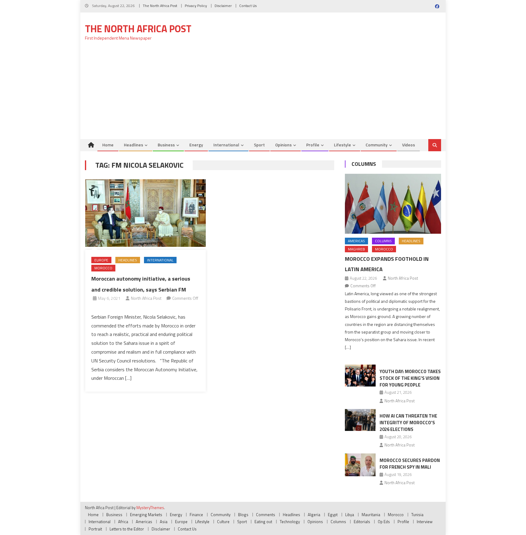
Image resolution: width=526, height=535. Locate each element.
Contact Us (248, 6)
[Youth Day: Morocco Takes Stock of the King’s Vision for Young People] (360, 375)
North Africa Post (146, 298)
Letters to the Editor (127, 529)
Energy (196, 145)
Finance (196, 515)
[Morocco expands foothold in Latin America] (393, 204)
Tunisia (417, 515)
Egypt (333, 515)
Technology (290, 522)
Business (166, 145)
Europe (101, 260)
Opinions (283, 145)
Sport (259, 145)
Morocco (103, 268)
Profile (312, 145)
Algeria (314, 515)
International (226, 145)
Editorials (362, 522)
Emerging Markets (146, 515)
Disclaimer (223, 6)
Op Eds (384, 522)
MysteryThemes (150, 508)
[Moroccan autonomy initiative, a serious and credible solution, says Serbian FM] (145, 213)
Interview (425, 522)
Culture (223, 522)
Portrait (95, 529)
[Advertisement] (263, 93)
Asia (163, 522)
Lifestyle (342, 145)
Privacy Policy (196, 6)
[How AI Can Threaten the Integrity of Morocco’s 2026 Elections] (360, 420)
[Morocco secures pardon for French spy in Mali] (360, 464)
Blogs (243, 515)
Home (108, 145)
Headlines (133, 145)
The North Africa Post (160, 6)
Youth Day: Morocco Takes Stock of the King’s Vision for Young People (410, 378)
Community (376, 145)
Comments (265, 515)
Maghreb (356, 249)
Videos (408, 145)
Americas (356, 241)
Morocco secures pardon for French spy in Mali (410, 463)
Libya (349, 515)
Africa (123, 522)
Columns (364, 164)
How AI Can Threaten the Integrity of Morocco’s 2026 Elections (408, 422)
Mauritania (371, 515)
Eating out (263, 522)
